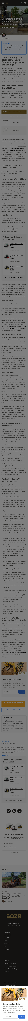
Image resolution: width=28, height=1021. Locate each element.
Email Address (7, 1016)
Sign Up (22, 1016)
